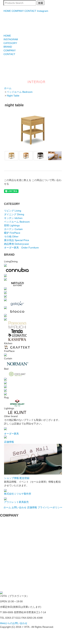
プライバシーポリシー (50, 507)
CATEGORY (10, 43)
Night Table (13, 95)
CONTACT (30, 10)
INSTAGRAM (11, 39)
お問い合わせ (19, 507)
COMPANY (18, 10)
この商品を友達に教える (17, 180)
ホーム (7, 88)
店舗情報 (32, 507)
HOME (7, 10)
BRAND (8, 46)
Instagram (42, 10)
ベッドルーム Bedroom (20, 91)
